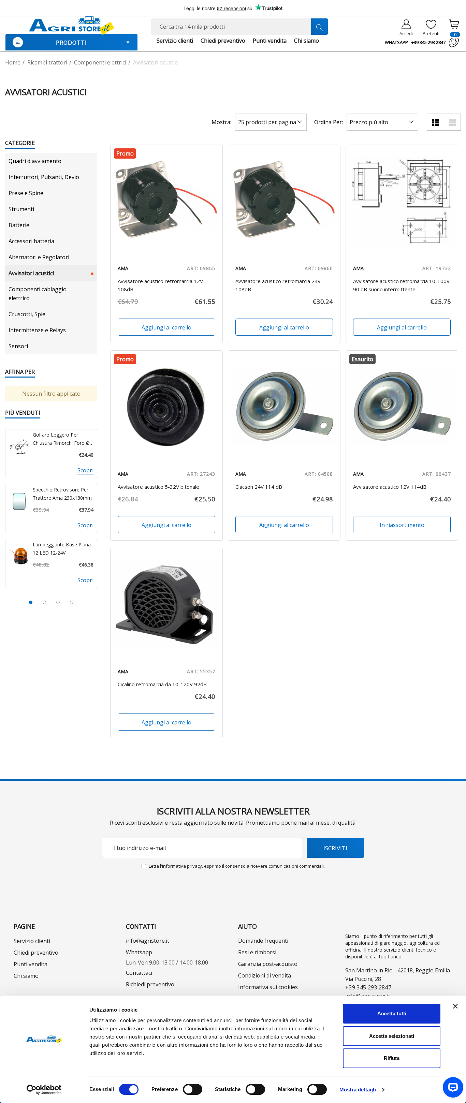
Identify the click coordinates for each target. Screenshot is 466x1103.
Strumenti (21, 209)
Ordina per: (328, 122)
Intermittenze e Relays (37, 330)
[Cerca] (319, 26)
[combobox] (239, 26)
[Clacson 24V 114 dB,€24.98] (284, 406)
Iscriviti (335, 848)
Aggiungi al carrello (166, 327)
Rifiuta (391, 1058)
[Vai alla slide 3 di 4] (58, 602)
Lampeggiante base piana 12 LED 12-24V (62, 548)
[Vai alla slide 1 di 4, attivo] (30, 602)
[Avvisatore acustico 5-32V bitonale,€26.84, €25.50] (166, 406)
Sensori (18, 346)
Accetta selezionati (391, 1036)
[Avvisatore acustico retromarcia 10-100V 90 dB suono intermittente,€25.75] (402, 201)
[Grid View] (435, 122)
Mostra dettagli (357, 1089)
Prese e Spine (26, 193)
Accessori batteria (31, 241)
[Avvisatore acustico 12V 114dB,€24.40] (402, 406)
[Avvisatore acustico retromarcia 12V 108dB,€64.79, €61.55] (166, 201)
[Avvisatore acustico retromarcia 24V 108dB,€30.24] (284, 201)
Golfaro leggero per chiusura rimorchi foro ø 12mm (61, 439)
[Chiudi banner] (455, 1006)
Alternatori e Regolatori (39, 257)
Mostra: (221, 122)
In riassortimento (402, 525)
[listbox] (382, 122)
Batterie (19, 225)
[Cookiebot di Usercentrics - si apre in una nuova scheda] (44, 1090)
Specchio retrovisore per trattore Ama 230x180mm (62, 493)
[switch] (192, 1089)
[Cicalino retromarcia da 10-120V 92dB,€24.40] (166, 604)
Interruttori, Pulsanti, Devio (44, 177)
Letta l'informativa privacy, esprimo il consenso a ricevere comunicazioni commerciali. (237, 866)
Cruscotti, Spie (27, 314)
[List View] (452, 122)
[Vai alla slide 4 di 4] (71, 602)
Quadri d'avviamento (35, 161)
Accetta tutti (391, 1013)
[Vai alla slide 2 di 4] (44, 602)
